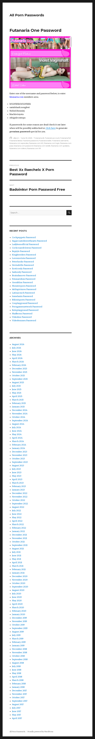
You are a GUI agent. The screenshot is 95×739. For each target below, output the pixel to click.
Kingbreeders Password (24, 254)
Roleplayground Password (25, 310)
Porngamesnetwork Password (27, 306)
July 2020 (16, 593)
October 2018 (18, 656)
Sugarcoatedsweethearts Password (29, 241)
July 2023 (16, 469)
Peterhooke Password (23, 261)
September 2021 (19, 545)
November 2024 (19, 413)
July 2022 (16, 510)
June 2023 (16, 472)
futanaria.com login (51, 143)
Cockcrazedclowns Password (26, 248)
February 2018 (19, 683)
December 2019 (19, 618)
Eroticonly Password (22, 268)
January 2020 (18, 614)
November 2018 (19, 652)
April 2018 (17, 676)
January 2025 (18, 406)
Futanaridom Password (23, 279)
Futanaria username (60, 141)
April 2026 (17, 358)
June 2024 (17, 431)
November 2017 (19, 694)
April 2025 (17, 396)
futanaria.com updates (60, 146)
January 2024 (18, 448)
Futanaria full (65, 138)
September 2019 (19, 628)
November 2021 (19, 538)
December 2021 (19, 535)
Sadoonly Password (21, 272)
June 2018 (16, 670)
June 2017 (16, 711)
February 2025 (19, 403)
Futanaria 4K (39, 138)
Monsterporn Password (24, 286)
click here (51, 128)
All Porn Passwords (27, 15)
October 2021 (18, 541)
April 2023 (17, 479)
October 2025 (18, 375)
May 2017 (16, 715)
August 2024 (18, 424)
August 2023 (18, 465)
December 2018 (19, 649)
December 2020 (19, 576)
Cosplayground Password (25, 303)
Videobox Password (22, 317)
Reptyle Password (21, 251)
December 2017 (19, 690)
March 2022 (18, 524)
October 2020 (18, 583)
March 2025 (18, 399)
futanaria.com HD (36, 143)
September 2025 (20, 379)
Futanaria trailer (45, 141)
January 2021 (18, 573)
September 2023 (20, 462)
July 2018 (16, 666)
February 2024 (19, 444)
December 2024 (19, 410)
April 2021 (17, 562)
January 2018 (18, 687)
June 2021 (16, 555)
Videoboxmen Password (24, 320)
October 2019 (18, 625)
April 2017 (17, 718)
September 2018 (20, 659)
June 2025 (16, 389)
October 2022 (18, 500)
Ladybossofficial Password (25, 244)
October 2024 (18, 417)
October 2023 (18, 458)
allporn (16, 138)
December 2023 (19, 451)
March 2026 (18, 361)
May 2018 (16, 673)
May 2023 (16, 476)
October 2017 (18, 697)
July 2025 (16, 386)
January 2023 (18, 490)
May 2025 (16, 393)
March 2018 (18, 680)
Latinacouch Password (23, 293)
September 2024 (20, 420)
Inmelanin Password (22, 296)
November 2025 (19, 372)
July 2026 (16, 348)
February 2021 (19, 569)
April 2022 (17, 521)
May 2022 (16, 517)
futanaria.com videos (18, 148)
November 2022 (19, 496)
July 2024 (16, 427)
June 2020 (17, 597)
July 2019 (16, 635)
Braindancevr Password (24, 275)
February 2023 (19, 486)
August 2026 (18, 344)
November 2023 (19, 455)
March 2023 (18, 483)
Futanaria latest (16, 141)
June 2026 (17, 351)
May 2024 (17, 434)
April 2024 (17, 438)
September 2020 (20, 586)
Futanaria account (52, 138)
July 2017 (16, 708)
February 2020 (19, 611)
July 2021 (16, 552)
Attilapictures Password (24, 289)
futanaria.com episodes (19, 143)
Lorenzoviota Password (24, 258)
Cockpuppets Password (24, 237)
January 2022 (18, 531)
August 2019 (18, 631)
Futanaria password (30, 141)
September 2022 (20, 503)
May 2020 (17, 600)
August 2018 (18, 663)
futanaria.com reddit (42, 146)
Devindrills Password (23, 265)
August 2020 (18, 590)
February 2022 (19, 528)
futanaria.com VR (34, 148)
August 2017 (18, 704)
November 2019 (19, 621)
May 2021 (16, 559)
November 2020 (20, 580)
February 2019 (19, 642)
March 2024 (18, 441)
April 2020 (17, 604)
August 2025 (18, 382)
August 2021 (18, 548)
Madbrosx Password (22, 313)
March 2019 (17, 638)
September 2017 (19, 701)
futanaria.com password (23, 146)
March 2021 (17, 566)
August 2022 (18, 507)
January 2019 (18, 645)
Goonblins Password (22, 282)
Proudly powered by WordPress (40, 732)
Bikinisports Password (23, 299)
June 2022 (17, 514)
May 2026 (17, 354)
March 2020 (18, 607)
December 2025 (19, 368)
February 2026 (19, 365)
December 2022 (19, 493)
